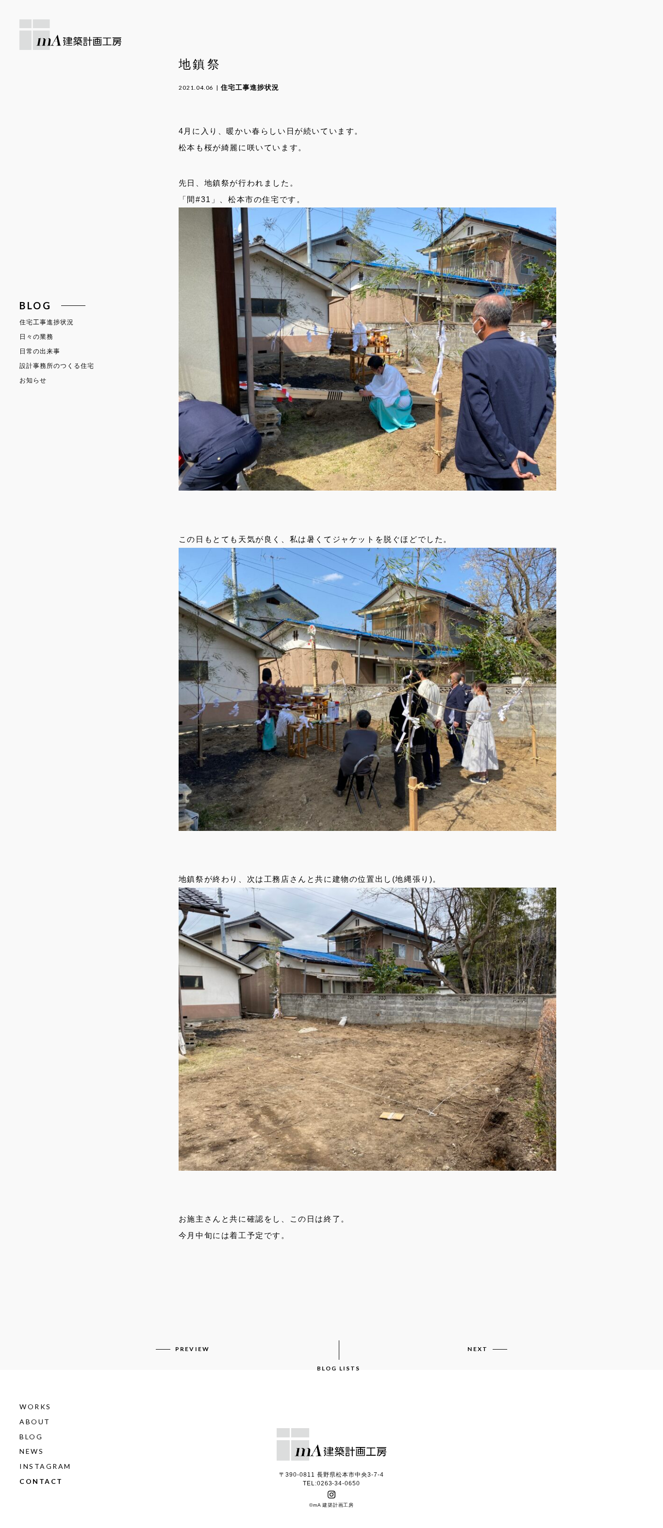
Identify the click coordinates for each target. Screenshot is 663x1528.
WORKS (35, 1406)
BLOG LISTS (339, 1368)
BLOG (31, 1436)
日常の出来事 (39, 351)
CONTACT (41, 1481)
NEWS (31, 1452)
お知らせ (33, 380)
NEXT (477, 1349)
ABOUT (34, 1421)
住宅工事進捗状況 (46, 322)
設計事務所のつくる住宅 (56, 365)
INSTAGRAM (45, 1466)
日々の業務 (36, 336)
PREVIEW (192, 1349)
